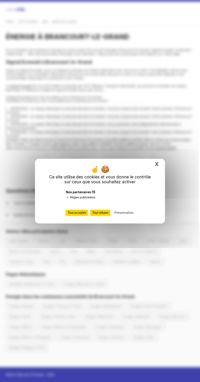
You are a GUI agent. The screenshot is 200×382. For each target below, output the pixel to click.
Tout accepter (77, 212)
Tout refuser (100, 212)
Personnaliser (124, 212)
